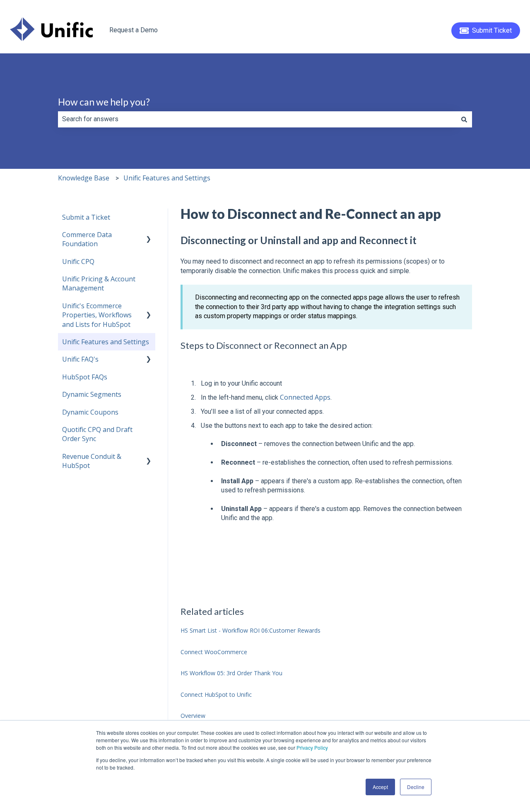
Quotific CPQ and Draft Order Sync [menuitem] (97, 434)
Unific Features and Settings (166, 177)
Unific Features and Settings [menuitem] (105, 341)
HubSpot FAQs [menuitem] (84, 376)
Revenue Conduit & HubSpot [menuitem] (91, 461)
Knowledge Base (83, 177)
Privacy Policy (312, 747)
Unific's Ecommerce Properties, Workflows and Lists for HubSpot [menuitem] (97, 315)
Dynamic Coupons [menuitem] (90, 412)
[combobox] (257, 119)
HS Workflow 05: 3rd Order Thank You (231, 673)
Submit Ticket (492, 30)
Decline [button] (415, 786)
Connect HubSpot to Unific (216, 694)
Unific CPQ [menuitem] (78, 261)
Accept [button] (380, 786)
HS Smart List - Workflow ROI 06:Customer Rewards (250, 630)
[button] (148, 235)
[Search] (464, 119)
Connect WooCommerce (214, 652)
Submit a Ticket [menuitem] (86, 217)
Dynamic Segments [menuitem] (91, 394)
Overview (193, 716)
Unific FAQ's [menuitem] (80, 359)
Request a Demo (133, 30)
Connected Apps (305, 397)
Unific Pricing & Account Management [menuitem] (98, 283)
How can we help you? (104, 102)
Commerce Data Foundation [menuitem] (87, 239)
